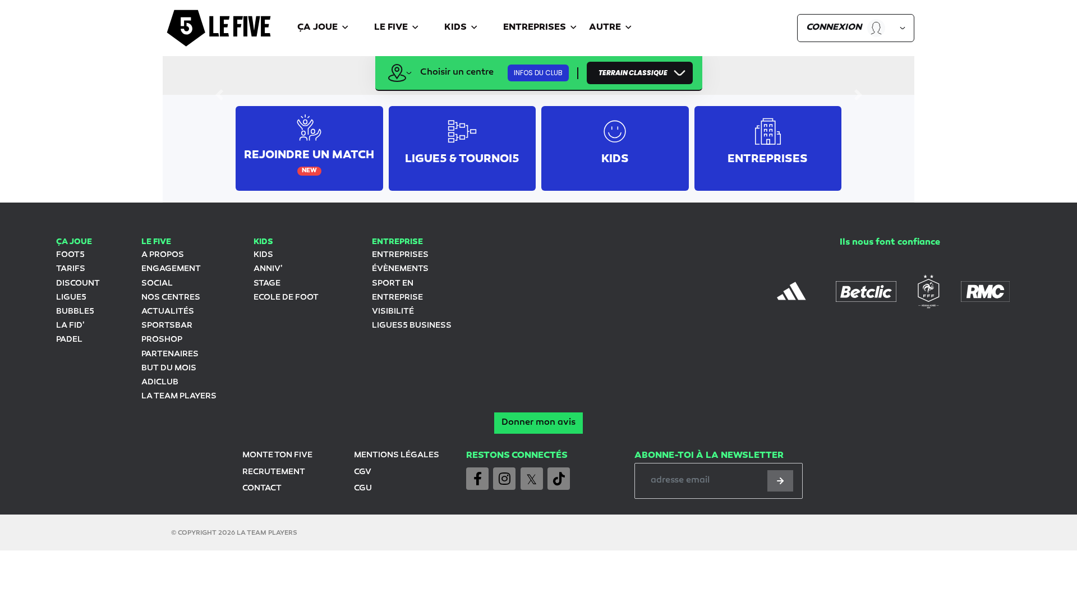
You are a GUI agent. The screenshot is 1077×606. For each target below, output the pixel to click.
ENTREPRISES (400, 255)
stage (267, 283)
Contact (262, 488)
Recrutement (273, 472)
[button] (324, 28)
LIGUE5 (71, 297)
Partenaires (170, 354)
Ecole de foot (286, 297)
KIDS (263, 255)
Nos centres (170, 297)
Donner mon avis (538, 422)
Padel (69, 340)
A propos (162, 255)
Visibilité (393, 311)
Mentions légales (396, 455)
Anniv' (268, 269)
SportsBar (166, 325)
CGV (362, 472)
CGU (363, 488)
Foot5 (70, 255)
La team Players (179, 396)
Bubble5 (75, 311)
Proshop (161, 340)
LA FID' (70, 325)
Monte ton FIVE (277, 455)
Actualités (167, 311)
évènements (400, 269)
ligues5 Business (412, 325)
